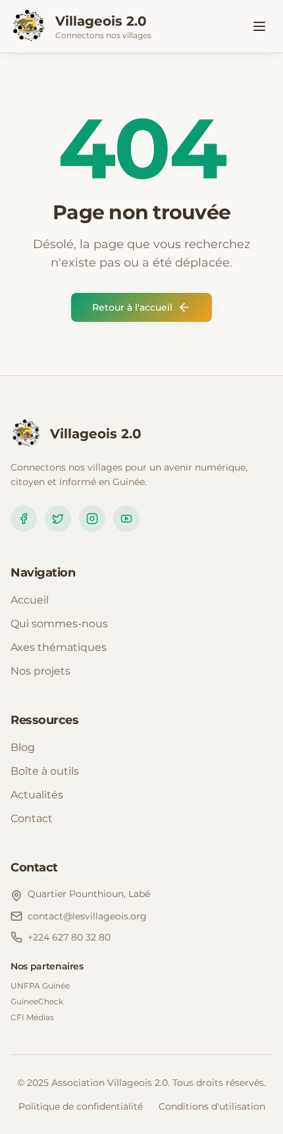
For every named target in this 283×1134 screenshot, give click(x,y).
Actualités (37, 794)
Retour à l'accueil (132, 307)
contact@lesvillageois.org (87, 916)
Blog (23, 747)
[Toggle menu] (259, 26)
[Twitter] (58, 518)
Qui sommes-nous (59, 623)
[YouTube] (126, 518)
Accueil (30, 600)
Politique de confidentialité (80, 1106)
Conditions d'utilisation (212, 1106)
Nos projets (40, 671)
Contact (32, 818)
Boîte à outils (45, 771)
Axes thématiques (59, 647)
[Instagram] (92, 518)
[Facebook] (24, 518)
